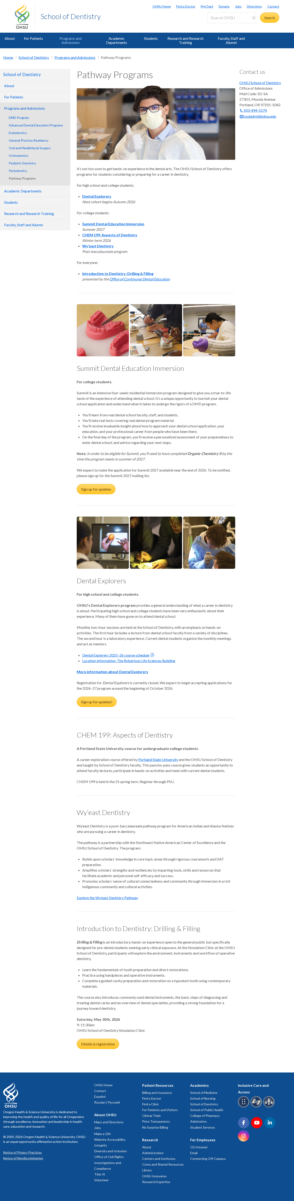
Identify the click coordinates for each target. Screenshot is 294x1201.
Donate (224, 6)
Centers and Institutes (158, 1159)
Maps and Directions (109, 1122)
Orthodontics (18, 155)
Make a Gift (102, 1134)
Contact (273, 6)
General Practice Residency (28, 140)
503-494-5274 (255, 110)
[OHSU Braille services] (244, 1107)
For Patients (33, 38)
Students (151, 38)
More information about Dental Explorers (112, 671)
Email (194, 1153)
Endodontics (18, 133)
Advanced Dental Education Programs (36, 125)
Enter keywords (221, 26)
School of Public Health (206, 1110)
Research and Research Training (185, 40)
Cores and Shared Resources (163, 1164)
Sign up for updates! (96, 702)
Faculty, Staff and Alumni (231, 40)
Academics (199, 1085)
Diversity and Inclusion (110, 1151)
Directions (254, 6)
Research (150, 1140)
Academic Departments (116, 40)
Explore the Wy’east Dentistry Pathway (107, 897)
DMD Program (19, 118)
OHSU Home (162, 6)
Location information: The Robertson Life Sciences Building (128, 660)
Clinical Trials (151, 1116)
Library (147, 1170)
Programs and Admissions (70, 40)
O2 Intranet (199, 1147)
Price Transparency (156, 1121)
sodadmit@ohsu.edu (260, 116)
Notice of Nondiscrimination (23, 1158)
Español (99, 1096)
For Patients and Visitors (160, 1110)
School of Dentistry (71, 16)
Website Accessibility (109, 1139)
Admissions (198, 1121)
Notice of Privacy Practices (22, 1152)
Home (8, 57)
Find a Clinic (150, 1104)
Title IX (99, 1174)
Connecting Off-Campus (208, 1159)
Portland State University (158, 759)
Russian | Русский (107, 1102)
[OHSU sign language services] (257, 1107)
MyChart (207, 6)
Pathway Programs (22, 178)
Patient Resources (157, 1085)
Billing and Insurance (157, 1093)
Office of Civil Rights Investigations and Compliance (109, 1162)
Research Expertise (156, 1182)
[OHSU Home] (25, 16)
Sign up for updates (96, 489)
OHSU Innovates (154, 1176)
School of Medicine (203, 1093)
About (10, 38)
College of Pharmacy (205, 1116)
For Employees (202, 1140)
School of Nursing (202, 1098)
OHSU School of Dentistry (260, 82)
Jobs (238, 6)
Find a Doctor (185, 6)
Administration (153, 1153)
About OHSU (105, 1114)
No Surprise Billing (155, 1127)
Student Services (202, 1127)
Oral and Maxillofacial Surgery (30, 148)
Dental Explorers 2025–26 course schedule (115, 655)
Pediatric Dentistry (22, 163)
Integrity (100, 1145)
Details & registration (98, 1044)
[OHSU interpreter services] (269, 1107)
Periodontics (18, 171)
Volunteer (101, 1180)
